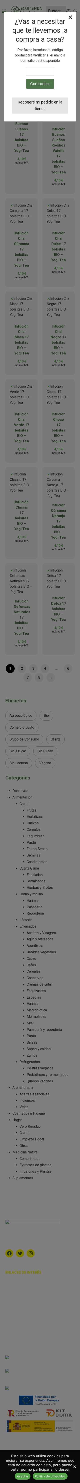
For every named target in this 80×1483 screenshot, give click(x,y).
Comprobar (40, 83)
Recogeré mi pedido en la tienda (40, 105)
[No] (74, 1466)
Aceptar (22, 1476)
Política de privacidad (50, 1476)
